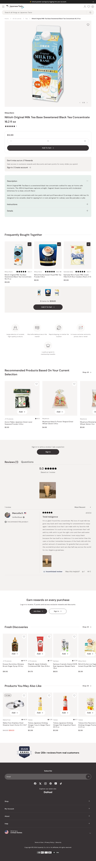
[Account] (84, 6)
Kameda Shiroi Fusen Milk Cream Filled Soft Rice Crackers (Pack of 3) (77, 276)
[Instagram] (45, 783)
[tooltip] (53, 571)
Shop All (86, 372)
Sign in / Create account (17, 167)
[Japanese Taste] (15, 6)
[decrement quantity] (11, 141)
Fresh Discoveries (16, 627)
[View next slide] (87, 102)
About (7, 816)
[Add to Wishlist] (88, 24)
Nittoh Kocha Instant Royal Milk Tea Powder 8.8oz (47, 276)
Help (6, 824)
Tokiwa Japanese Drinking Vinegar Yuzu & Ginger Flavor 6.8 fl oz (39, 725)
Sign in (48, 452)
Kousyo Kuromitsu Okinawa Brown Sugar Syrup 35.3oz (13, 665)
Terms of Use (39, 842)
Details (10, 211)
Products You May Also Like (23, 686)
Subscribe (88, 776)
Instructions (12, 204)
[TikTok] (61, 783)
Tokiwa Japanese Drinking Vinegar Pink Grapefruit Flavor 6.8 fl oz (64, 725)
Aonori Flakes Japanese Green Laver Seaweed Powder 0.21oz (18, 423)
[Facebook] (35, 783)
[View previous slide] (80, 102)
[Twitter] (40, 783)
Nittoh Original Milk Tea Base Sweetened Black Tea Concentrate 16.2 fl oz (18, 277)
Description (12, 181)
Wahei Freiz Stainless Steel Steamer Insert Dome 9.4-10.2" (15, 724)
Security (58, 842)
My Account (9, 809)
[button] (11, 126)
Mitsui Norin (9, 113)
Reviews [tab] (11, 462)
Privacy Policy (49, 842)
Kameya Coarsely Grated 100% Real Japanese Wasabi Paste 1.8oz (65, 666)
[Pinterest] (50, 783)
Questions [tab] (27, 462)
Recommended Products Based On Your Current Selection (37, 372)
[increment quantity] (85, 141)
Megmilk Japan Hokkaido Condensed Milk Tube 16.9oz (39, 665)
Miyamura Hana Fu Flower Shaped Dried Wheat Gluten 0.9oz (57, 423)
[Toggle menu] (3, 6)
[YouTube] (56, 783)
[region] (48, 490)
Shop (7, 801)
